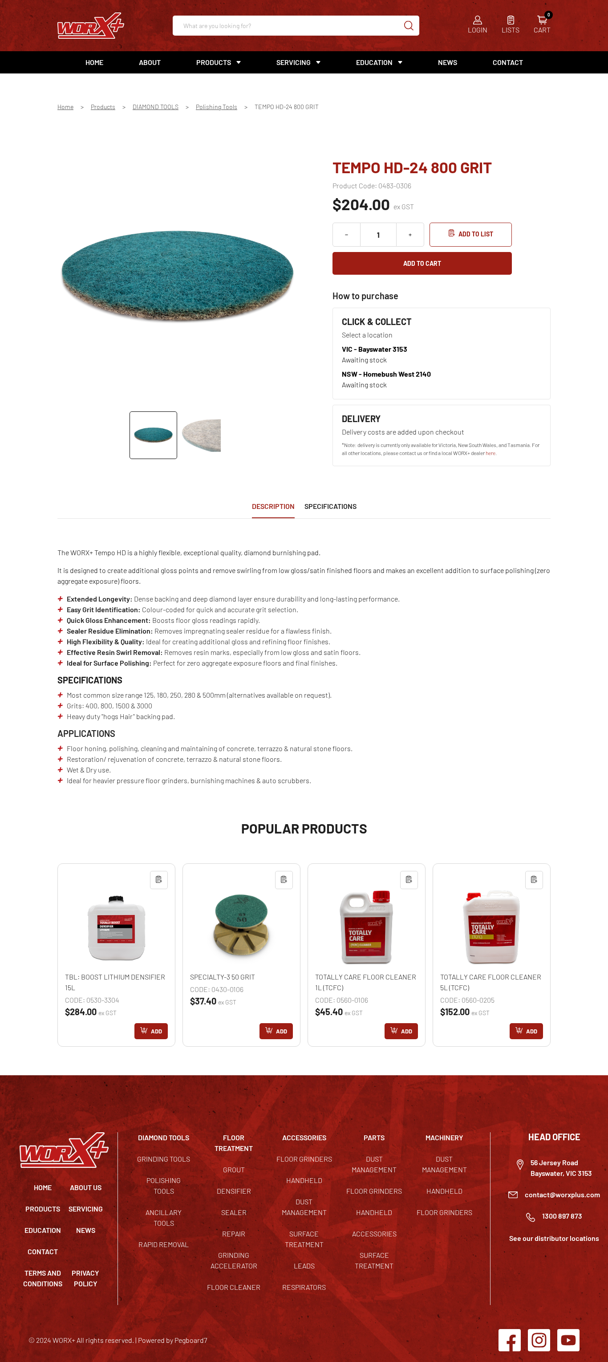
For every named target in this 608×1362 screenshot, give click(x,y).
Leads (304, 1265)
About (150, 62)
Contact (508, 62)
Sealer (234, 1212)
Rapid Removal (163, 1244)
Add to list (475, 234)
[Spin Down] (346, 235)
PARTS (374, 1137)
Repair (233, 1233)
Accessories (374, 1233)
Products (103, 106)
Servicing (86, 1208)
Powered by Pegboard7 (172, 1340)
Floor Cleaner (233, 1287)
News (447, 62)
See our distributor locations (554, 1238)
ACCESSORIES (304, 1137)
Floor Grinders (304, 1159)
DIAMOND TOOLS (155, 106)
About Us (85, 1187)
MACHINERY (444, 1137)
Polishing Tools (216, 106)
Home (94, 62)
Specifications (330, 506)
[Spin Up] (410, 235)
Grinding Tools (163, 1159)
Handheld (304, 1180)
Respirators (304, 1287)
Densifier (234, 1191)
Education (374, 62)
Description (273, 506)
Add (156, 1031)
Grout (234, 1169)
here (490, 453)
